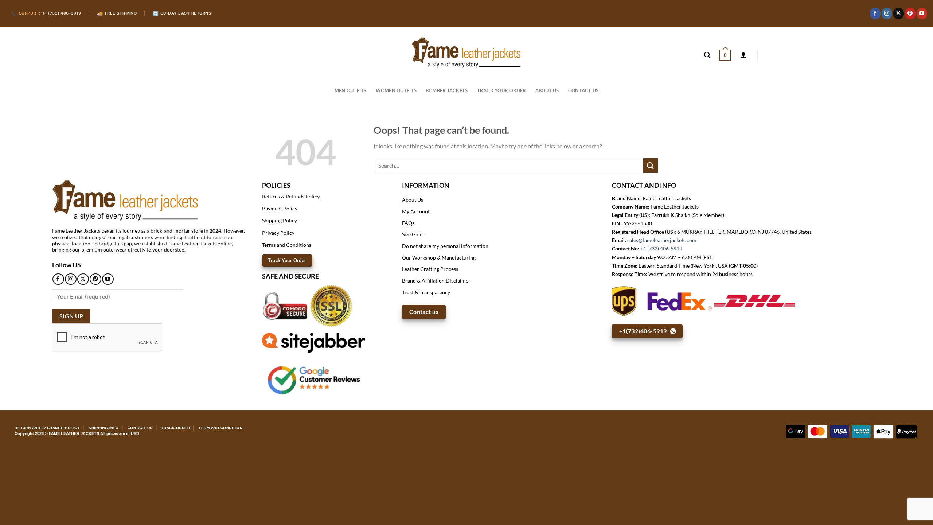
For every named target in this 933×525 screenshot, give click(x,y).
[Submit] (650, 165)
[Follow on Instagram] (887, 13)
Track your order (501, 90)
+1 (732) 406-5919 (661, 248)
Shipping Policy (279, 220)
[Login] (743, 55)
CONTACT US (583, 90)
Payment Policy (279, 208)
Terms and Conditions (286, 245)
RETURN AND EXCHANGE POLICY (47, 428)
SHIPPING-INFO (104, 428)
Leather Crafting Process (430, 269)
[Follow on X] (898, 13)
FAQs (408, 223)
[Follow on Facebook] (875, 13)
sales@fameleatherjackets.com (661, 240)
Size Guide (413, 234)
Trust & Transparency (426, 292)
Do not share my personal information (445, 246)
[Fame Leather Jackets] (466, 52)
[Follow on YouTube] (922, 13)
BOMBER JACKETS (447, 90)
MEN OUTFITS (351, 90)
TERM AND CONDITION (220, 428)
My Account (416, 211)
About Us (547, 90)
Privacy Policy (278, 233)
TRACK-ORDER (175, 428)
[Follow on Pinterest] (910, 13)
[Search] (707, 55)
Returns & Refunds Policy (291, 196)
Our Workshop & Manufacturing (439, 257)
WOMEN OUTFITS (396, 90)
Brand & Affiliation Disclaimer (436, 280)
